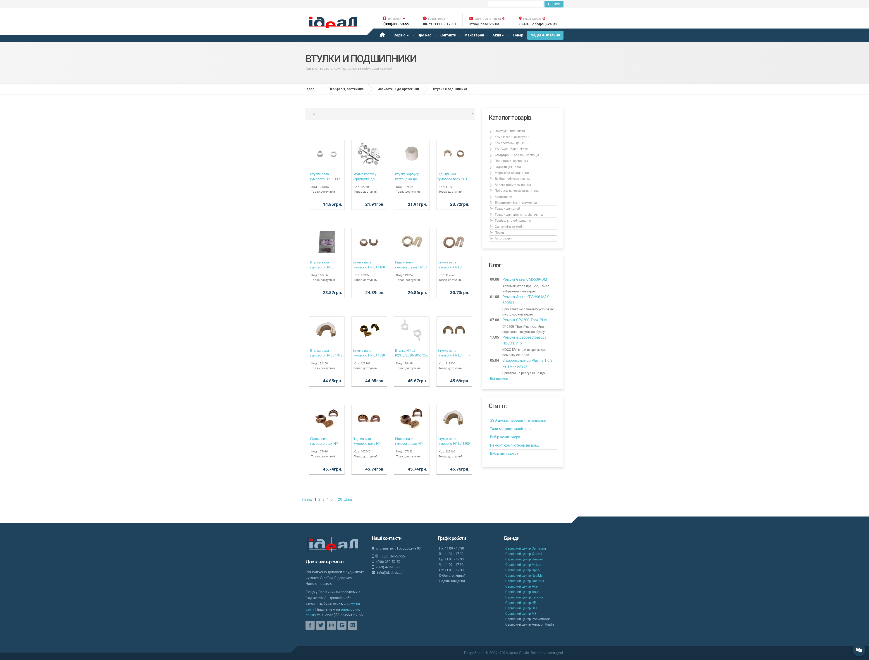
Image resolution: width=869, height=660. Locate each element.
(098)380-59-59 (396, 24)
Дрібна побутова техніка (510, 178)
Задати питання (545, 35)
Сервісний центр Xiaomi (523, 554)
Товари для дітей (505, 208)
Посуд (497, 232)
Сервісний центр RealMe (524, 576)
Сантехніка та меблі (507, 226)
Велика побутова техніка (510, 185)
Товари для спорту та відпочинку (516, 214)
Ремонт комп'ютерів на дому (515, 445)
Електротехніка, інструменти (513, 202)
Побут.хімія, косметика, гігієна (514, 190)
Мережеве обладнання (509, 173)
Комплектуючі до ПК (507, 143)
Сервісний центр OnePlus (524, 581)
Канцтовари (501, 196)
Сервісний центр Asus (522, 592)
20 (340, 499)
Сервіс (400, 35)
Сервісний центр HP (520, 603)
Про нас (424, 35)
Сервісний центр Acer (522, 586)
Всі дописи (499, 378)
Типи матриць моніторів (510, 429)
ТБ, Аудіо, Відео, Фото (509, 149)
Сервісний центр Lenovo (524, 597)
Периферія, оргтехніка (509, 161)
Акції (496, 35)
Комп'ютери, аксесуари (509, 137)
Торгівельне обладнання (510, 220)
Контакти (447, 35)
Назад (307, 499)
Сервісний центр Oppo (522, 570)
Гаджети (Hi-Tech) (505, 167)
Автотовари (501, 238)
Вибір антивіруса (504, 453)
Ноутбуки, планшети (507, 131)
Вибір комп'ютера (505, 437)
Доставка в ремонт (325, 561)
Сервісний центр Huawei (524, 559)
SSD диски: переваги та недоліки (518, 420)
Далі (348, 499)
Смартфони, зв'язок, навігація (514, 155)
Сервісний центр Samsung (525, 548)
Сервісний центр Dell (521, 608)
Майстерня (474, 35)
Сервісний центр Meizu (523, 565)
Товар (518, 35)
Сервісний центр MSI (521, 614)
